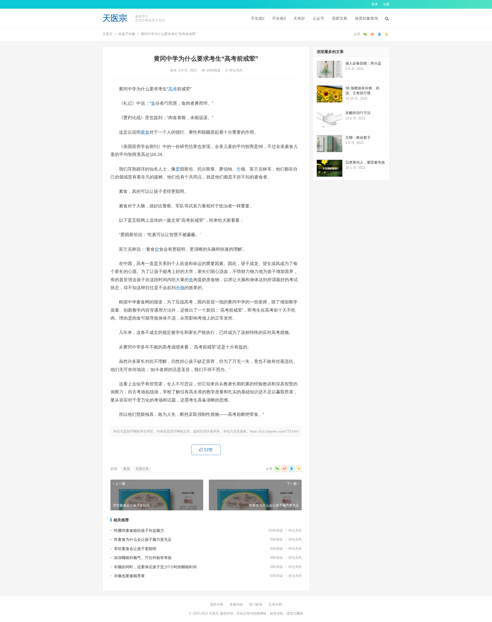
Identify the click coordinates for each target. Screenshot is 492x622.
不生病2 (257, 18)
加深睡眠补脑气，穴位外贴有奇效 (143, 557)
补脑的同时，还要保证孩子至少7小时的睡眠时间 (155, 567)
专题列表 (236, 604)
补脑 (180, 287)
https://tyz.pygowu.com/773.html (274, 431)
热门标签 (255, 604)
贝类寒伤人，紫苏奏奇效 (365, 162)
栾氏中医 (216, 604)
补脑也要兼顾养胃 (129, 576)
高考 (172, 89)
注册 (386, 4)
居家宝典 (339, 18)
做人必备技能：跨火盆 (363, 63)
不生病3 (279, 18)
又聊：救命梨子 (358, 137)
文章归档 (275, 604)
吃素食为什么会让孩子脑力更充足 (143, 539)
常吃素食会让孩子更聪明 (135, 548)
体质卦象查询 (366, 18)
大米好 (299, 18)
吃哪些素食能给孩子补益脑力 (139, 530)
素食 (145, 132)
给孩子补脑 (126, 34)
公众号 (318, 18)
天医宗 (114, 18)
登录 (374, 4)
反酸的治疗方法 (358, 113)
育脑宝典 (142, 469)
